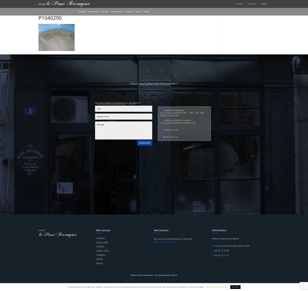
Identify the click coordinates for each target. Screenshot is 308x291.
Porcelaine (94, 11)
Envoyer (144, 143)
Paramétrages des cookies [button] (216, 287)
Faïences (82, 11)
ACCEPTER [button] (235, 287)
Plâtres (104, 11)
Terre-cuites (116, 11)
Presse (147, 11)
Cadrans (129, 11)
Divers (138, 11)
